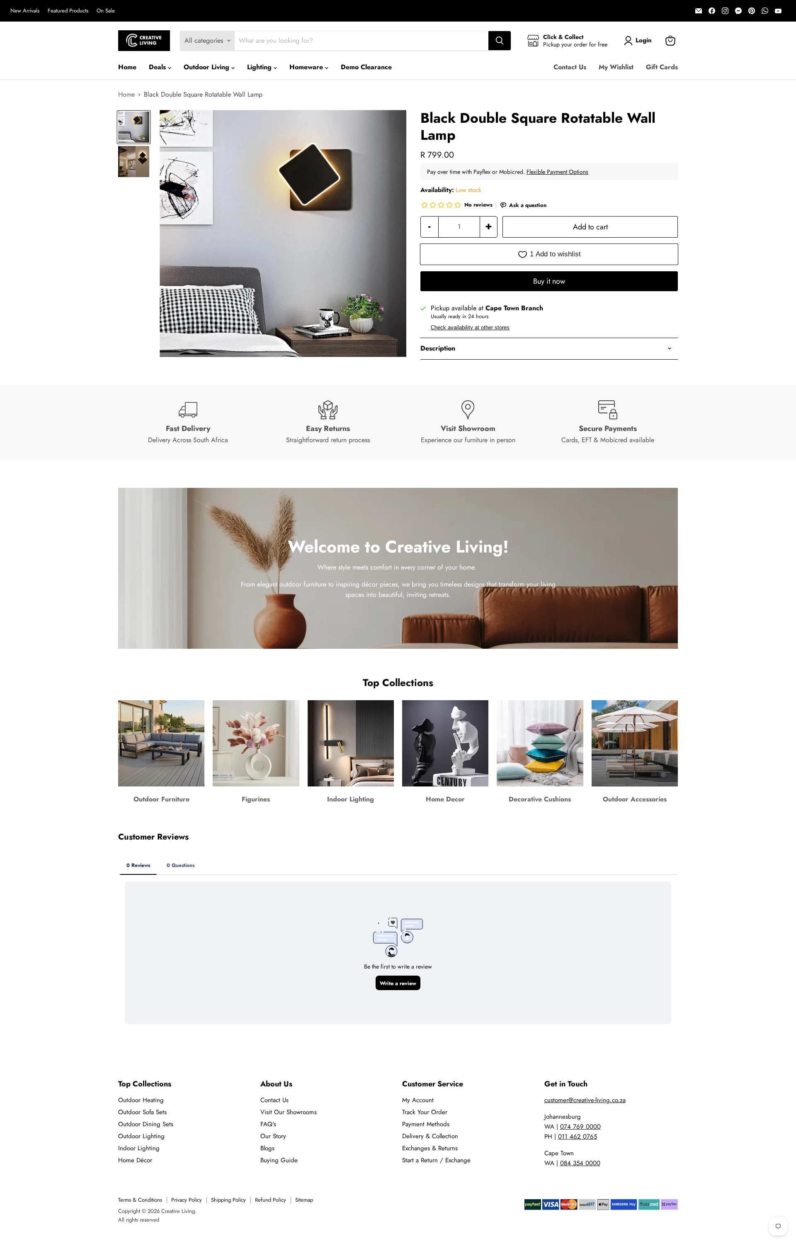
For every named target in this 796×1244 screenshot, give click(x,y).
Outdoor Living (207, 67)
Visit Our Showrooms (288, 1112)
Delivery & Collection (430, 1136)
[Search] (499, 40)
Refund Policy (270, 1200)
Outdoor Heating (141, 1100)
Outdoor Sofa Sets (142, 1112)
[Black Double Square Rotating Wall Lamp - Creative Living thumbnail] (133, 127)
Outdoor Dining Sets (145, 1124)
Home (127, 67)
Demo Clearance (366, 67)
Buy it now (549, 281)
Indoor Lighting (139, 1148)
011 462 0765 (577, 1136)
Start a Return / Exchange (436, 1160)
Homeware (307, 67)
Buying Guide (279, 1160)
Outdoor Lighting (141, 1136)
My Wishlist (616, 67)
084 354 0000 (580, 1163)
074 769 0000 (580, 1126)
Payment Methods (425, 1124)
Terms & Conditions (140, 1200)
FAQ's (268, 1124)
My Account (418, 1100)
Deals (158, 67)
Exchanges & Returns (430, 1148)
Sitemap (304, 1200)
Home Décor (135, 1160)
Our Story (273, 1136)
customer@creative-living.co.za (585, 1100)
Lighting (260, 67)
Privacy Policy (186, 1200)
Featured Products (68, 11)
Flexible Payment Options (557, 172)
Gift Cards (662, 67)
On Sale (106, 11)
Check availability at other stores (470, 328)
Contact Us (569, 67)
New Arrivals (24, 11)
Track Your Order (424, 1112)
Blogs (267, 1148)
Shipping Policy (228, 1200)
